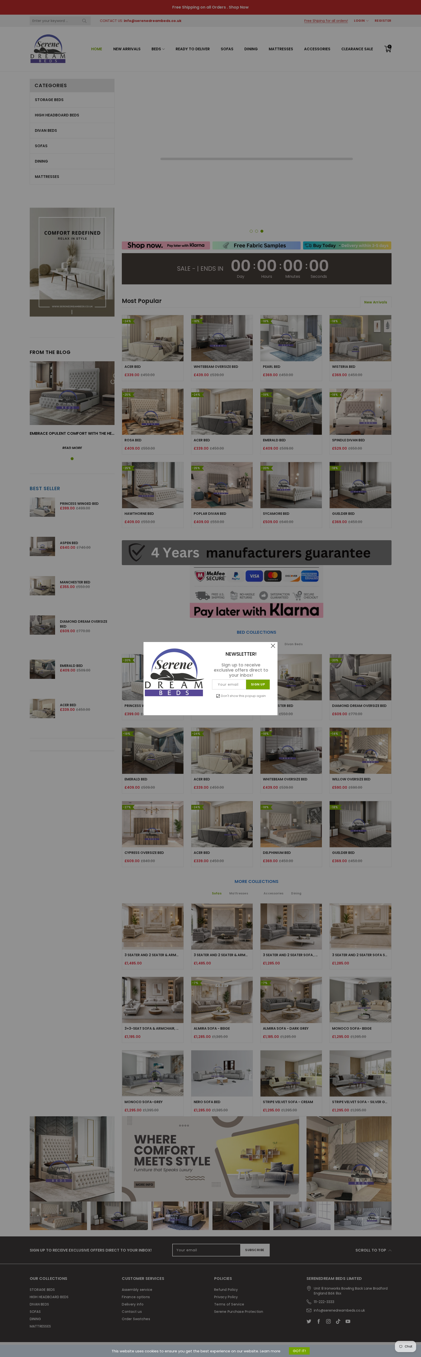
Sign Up (258, 684)
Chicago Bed (40, 1337)
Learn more (270, 1351)
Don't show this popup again (243, 696)
